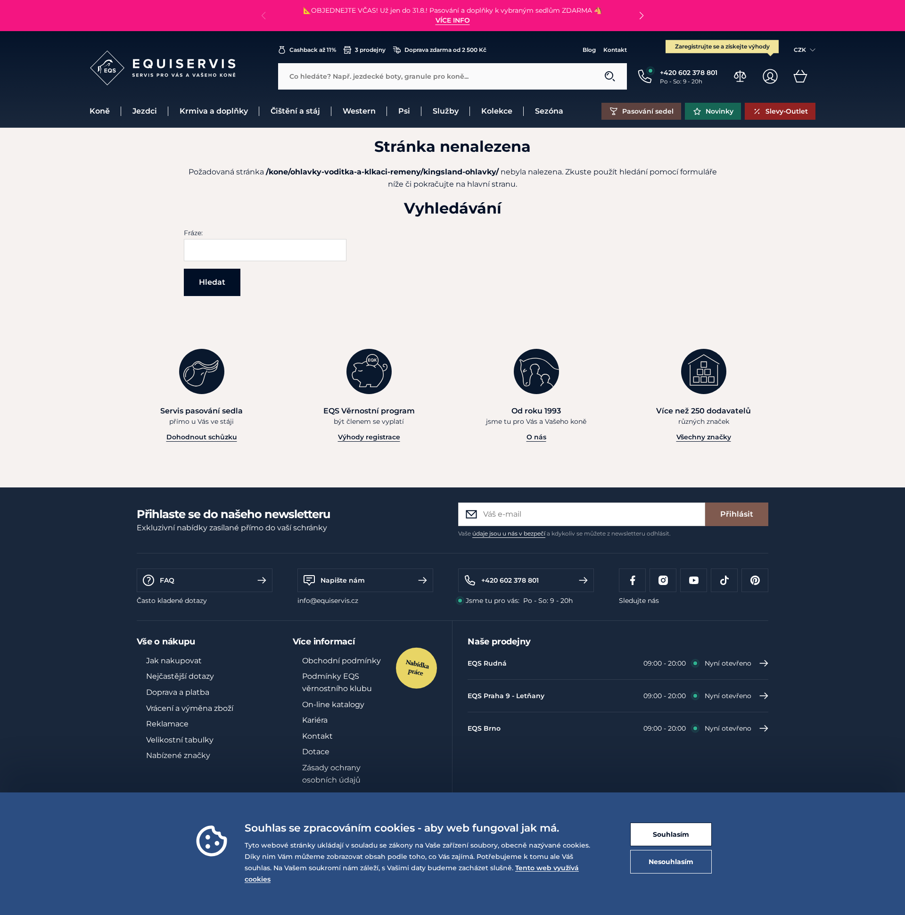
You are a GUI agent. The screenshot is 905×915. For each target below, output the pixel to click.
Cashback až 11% (312, 49)
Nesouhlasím (671, 861)
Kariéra (315, 720)
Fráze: (193, 233)
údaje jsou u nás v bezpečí (508, 533)
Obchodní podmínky (341, 660)
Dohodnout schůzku (201, 437)
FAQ (167, 580)
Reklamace (167, 723)
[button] (641, 15)
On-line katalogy (333, 704)
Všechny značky (703, 437)
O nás (536, 437)
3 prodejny (370, 49)
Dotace (315, 751)
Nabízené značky (178, 755)
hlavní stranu (491, 184)
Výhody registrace (369, 437)
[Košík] (800, 76)
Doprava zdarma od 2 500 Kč (445, 49)
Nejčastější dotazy (180, 676)
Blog (589, 49)
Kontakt (615, 49)
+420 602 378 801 (510, 580)
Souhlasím (671, 834)
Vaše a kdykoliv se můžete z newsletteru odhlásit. (564, 533)
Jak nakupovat (174, 660)
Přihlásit (736, 514)
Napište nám (343, 580)
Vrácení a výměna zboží (189, 708)
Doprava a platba (177, 692)
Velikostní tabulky (180, 739)
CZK (800, 49)
